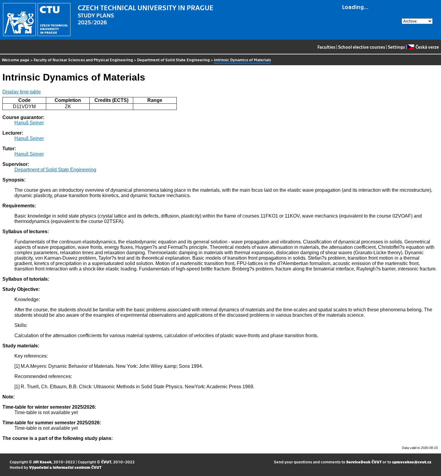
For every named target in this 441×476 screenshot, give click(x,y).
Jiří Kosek (42, 461)
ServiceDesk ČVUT (364, 461)
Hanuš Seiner (29, 122)
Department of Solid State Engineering (173, 59)
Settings (396, 47)
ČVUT (106, 461)
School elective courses (361, 47)
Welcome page (15, 59)
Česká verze (427, 47)
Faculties (326, 47)
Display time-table (21, 91)
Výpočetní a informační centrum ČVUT (65, 467)
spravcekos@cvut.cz (411, 461)
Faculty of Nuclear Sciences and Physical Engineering (83, 59)
